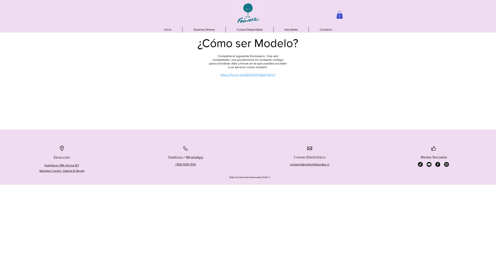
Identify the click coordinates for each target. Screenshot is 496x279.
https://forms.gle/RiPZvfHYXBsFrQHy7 (248, 75)
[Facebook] (437, 164)
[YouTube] (429, 164)
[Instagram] (446, 164)
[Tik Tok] (420, 164)
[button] (339, 15)
